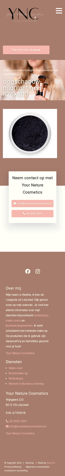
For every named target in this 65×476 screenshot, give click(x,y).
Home (6, 70)
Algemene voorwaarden (37, 467)
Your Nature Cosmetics (20, 353)
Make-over (15, 368)
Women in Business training (26, 383)
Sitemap (29, 463)
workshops (41, 315)
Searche (51, 463)
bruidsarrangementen (19, 325)
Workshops (16, 378)
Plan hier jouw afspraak (26, 49)
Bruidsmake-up (18, 373)
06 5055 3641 (34, 213)
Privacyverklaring (12, 467)
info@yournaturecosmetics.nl (34, 203)
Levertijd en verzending (16, 470)
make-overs (13, 320)
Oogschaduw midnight (22, 70)
